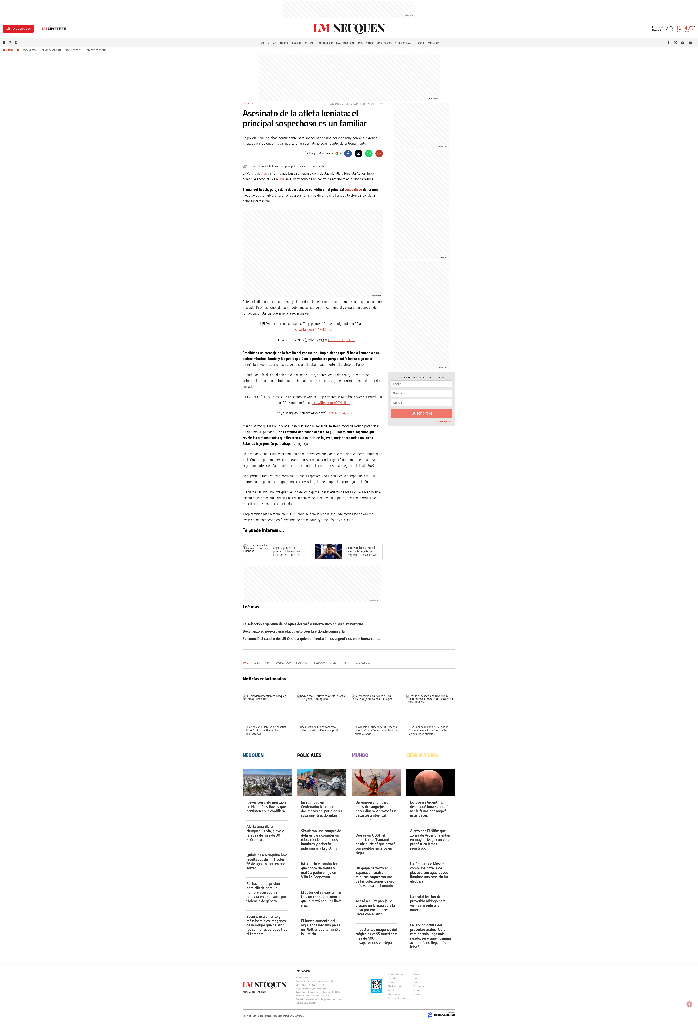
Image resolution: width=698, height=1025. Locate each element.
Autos (369, 43)
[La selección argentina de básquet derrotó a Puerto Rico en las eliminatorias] (267, 708)
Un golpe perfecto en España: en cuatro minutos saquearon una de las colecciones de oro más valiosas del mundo (375, 877)
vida (281, 179)
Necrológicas (403, 43)
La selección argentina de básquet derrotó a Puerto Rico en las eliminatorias (303, 624)
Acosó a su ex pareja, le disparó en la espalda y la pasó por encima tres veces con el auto (375, 907)
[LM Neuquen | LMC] (54, 29)
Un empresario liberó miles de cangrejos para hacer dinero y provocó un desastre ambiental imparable (376, 811)
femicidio (301, 662)
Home (262, 43)
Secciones (417, 990)
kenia (347, 662)
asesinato (319, 662)
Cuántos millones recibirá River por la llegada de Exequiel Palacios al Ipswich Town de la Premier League (362, 553)
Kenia (349, 104)
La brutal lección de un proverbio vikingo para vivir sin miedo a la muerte (428, 903)
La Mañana (336, 104)
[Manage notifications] (689, 1004)
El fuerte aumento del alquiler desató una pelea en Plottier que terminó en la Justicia (321, 927)
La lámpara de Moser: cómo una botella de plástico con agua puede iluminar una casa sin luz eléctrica (429, 872)
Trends (391, 990)
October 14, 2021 (341, 340)
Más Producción (345, 43)
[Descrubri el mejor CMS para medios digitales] (441, 1018)
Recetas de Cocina (96, 50)
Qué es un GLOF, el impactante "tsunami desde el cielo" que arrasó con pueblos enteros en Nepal (375, 844)
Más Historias (73, 50)
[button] (4, 42)
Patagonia (433, 43)
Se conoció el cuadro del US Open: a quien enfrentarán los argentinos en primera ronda (311, 638)
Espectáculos (384, 43)
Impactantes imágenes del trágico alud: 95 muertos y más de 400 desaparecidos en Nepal (376, 936)
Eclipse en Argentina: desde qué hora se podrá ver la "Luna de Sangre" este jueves (429, 808)
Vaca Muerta (30, 50)
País (360, 43)
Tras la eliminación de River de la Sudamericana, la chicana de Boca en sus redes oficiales (429, 730)
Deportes (419, 43)
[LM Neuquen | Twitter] (676, 42)
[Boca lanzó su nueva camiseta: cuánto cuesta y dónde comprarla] (321, 708)
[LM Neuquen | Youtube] (690, 42)
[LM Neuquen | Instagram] (683, 42)
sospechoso (353, 189)
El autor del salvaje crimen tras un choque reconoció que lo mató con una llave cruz (321, 898)
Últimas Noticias (278, 43)
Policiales (310, 43)
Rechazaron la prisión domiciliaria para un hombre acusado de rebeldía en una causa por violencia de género (266, 892)
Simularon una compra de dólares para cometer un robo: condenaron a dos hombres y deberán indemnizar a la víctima (321, 839)
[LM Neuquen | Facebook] (669, 42)
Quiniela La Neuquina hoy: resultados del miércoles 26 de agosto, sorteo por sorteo (267, 861)
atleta (334, 662)
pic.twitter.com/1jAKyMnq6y (313, 329)
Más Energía (326, 43)
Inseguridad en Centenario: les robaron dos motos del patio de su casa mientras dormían (321, 808)
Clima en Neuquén (51, 50)
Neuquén (296, 43)
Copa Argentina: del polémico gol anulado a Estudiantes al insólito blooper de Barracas (286, 553)
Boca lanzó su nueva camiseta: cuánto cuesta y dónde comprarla (294, 631)
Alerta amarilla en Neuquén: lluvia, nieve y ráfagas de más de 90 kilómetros (265, 833)
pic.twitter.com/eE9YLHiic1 (331, 403)
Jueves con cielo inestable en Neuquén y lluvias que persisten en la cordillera (266, 806)
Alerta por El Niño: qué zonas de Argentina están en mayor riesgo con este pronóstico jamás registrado (430, 839)
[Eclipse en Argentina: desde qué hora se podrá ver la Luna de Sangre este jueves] (430, 782)
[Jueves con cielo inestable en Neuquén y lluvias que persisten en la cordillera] (267, 782)
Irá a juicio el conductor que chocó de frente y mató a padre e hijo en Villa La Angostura (319, 870)
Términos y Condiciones (398, 998)
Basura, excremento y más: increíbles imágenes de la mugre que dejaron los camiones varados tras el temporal (266, 925)
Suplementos (394, 994)
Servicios (417, 994)
